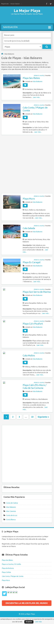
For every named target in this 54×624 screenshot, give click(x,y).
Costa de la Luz (11, 515)
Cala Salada (29, 228)
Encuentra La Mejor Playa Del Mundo (27, 603)
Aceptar (29, 621)
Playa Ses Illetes (31, 78)
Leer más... (37, 97)
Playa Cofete (6, 572)
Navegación (10, 27)
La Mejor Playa (27, 10)
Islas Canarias (11, 511)
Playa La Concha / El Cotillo (11, 564)
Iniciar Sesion (15, 4)
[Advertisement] (21, 19)
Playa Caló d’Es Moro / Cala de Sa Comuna (34, 386)
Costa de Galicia (12, 503)
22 (32, 417)
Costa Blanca (11, 519)
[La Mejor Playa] (2, 54)
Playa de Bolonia (8, 568)
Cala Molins (29, 355)
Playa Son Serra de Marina (37, 291)
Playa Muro (29, 198)
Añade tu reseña (39, 75)
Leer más (38, 622)
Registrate (5, 4)
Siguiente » (43, 417)
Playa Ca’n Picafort (33, 323)
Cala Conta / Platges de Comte (12, 576)
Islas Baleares (37, 81)
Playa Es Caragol (31, 262)
